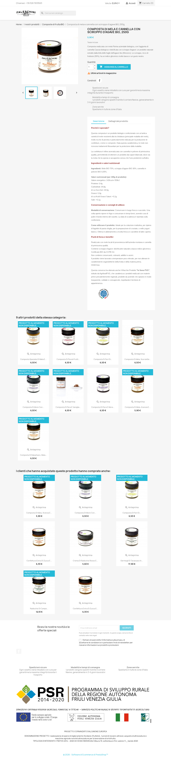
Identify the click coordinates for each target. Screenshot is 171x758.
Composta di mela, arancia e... (137, 407)
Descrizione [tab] (98, 121)
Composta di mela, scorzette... (137, 359)
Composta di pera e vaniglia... (68, 407)
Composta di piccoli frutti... (68, 359)
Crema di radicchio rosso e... (85, 560)
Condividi (99, 80)
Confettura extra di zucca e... (39, 560)
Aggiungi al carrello (114, 66)
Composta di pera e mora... (102, 407)
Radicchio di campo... (39, 608)
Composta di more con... (33, 407)
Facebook (18, 651)
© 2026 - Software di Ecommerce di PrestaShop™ (85, 754)
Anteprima (33, 353)
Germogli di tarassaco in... (132, 560)
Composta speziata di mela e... (33, 359)
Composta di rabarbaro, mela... (33, 455)
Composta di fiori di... (103, 359)
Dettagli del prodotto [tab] (118, 121)
